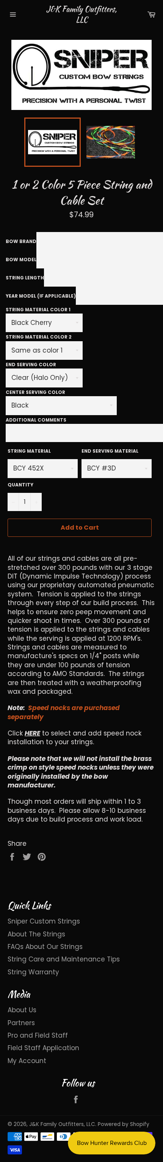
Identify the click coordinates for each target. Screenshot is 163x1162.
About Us (22, 1010)
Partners (21, 1022)
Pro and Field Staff (38, 1035)
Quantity (20, 485)
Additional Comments (36, 420)
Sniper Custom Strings (44, 921)
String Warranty (33, 972)
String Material (29, 451)
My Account (27, 1060)
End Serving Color (31, 364)
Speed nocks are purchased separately (64, 712)
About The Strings (36, 934)
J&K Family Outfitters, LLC (81, 14)
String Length (25, 277)
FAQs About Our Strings (45, 946)
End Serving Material (110, 451)
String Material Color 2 (39, 337)
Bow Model (21, 259)
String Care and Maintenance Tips (64, 959)
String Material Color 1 (38, 309)
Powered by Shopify (123, 1124)
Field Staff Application (43, 1047)
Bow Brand (21, 241)
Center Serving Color (35, 392)
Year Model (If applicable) (41, 296)
